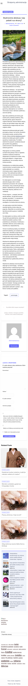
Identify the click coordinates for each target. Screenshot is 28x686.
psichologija (14, 295)
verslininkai (19, 663)
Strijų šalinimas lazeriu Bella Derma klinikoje (13, 545)
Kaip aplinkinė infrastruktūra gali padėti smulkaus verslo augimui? (17, 564)
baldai (16, 644)
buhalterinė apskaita (7, 646)
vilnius (23, 663)
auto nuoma (11, 644)
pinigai (11, 661)
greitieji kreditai (15, 649)
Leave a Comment (14, 25)
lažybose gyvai (20, 136)
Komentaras (6, 370)
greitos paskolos (22, 649)
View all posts (14, 346)
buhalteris (16, 646)
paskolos (5, 660)
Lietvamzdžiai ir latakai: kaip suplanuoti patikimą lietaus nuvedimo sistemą (17, 572)
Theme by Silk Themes (14, 684)
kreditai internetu (17, 652)
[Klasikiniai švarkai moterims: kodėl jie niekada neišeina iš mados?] (14, 457)
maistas (23, 655)
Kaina (3, 652)
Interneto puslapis (7, 405)
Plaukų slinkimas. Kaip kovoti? (11, 515)
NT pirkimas (9, 658)
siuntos (9, 663)
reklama (17, 660)
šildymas (4, 666)
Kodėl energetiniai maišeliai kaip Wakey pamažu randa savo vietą (17, 579)
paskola (20, 658)
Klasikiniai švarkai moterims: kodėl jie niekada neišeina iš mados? (14, 473)
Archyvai (3, 632)
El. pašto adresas (7, 398)
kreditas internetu (10, 655)
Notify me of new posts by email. (12, 432)
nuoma (15, 658)
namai (3, 658)
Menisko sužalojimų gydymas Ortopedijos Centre (11, 485)
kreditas (3, 655)
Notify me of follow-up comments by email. (13, 428)
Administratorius (10, 23)
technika (14, 663)
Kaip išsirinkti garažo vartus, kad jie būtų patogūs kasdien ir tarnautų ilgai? (17, 604)
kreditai (8, 651)
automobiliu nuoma (4, 644)
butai (21, 646)
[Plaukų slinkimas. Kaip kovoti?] (14, 500)
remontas (4, 663)
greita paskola (9, 649)
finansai (4, 649)
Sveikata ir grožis (8, 12)
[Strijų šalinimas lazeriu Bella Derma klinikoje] (14, 529)
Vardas (5, 391)
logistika (18, 655)
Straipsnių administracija (16, 2)
